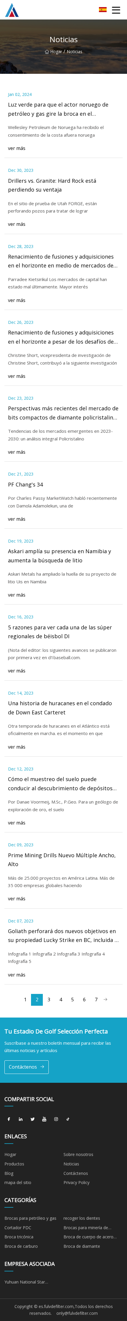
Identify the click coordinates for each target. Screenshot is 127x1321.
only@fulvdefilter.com (77, 1313)
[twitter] (32, 1119)
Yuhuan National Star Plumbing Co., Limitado (26, 1283)
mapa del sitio (17, 1182)
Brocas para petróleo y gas (30, 1218)
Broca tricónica (18, 1237)
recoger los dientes (82, 1218)
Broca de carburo (21, 1246)
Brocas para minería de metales (86, 1228)
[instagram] (56, 1119)
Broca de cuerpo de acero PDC (88, 1238)
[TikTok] (68, 1119)
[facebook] (8, 1119)
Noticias (71, 1164)
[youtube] (44, 1119)
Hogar (56, 51)
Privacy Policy (76, 1182)
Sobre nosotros (78, 1154)
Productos (14, 1164)
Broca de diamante (82, 1246)
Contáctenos (23, 1067)
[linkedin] (20, 1119)
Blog (8, 1173)
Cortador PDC (17, 1227)
